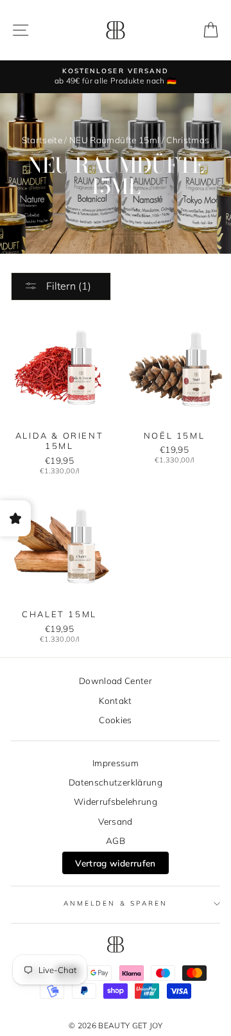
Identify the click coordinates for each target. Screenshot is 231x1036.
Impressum (115, 762)
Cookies (115, 719)
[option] (115, 77)
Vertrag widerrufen (115, 862)
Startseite (42, 139)
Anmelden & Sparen (115, 903)
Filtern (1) (67, 285)
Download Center (115, 680)
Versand (115, 821)
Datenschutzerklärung (115, 782)
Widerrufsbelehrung (115, 801)
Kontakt (115, 700)
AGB (115, 840)
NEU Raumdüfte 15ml (114, 139)
